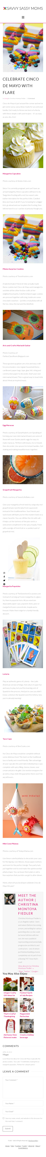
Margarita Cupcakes (12, 173)
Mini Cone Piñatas (10, 843)
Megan (6, 1054)
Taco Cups (7, 739)
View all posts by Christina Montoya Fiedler (28, 967)
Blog (21, 971)
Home (7, 1146)
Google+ (34, 971)
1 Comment (31, 98)
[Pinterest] (4, 584)
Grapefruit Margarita (12, 490)
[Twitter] (23, 1152)
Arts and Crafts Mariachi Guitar (16, 345)
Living (6, 98)
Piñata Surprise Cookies (13, 269)
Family (24, 1146)
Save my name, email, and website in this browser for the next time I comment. (23, 1119)
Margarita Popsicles (11, 586)
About (38, 1146)
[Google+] (26, 1152)
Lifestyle (31, 1146)
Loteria (6, 674)
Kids (12, 1146)
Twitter (27, 971)
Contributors (23, 1148)
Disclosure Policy (33, 1140)
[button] (23, 17)
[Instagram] (4, 573)
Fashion (18, 1146)
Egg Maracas (8, 425)
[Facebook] (20, 1152)
